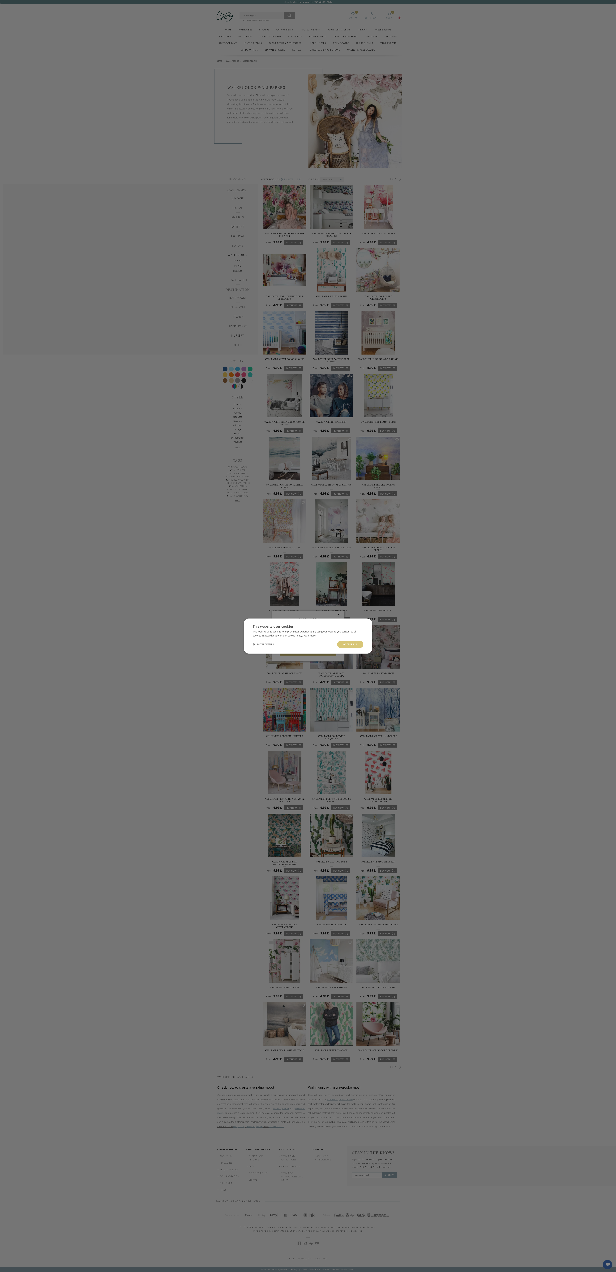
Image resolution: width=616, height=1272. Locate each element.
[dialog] (308, 636)
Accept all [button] (350, 644)
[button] (263, 644)
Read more (310, 635)
